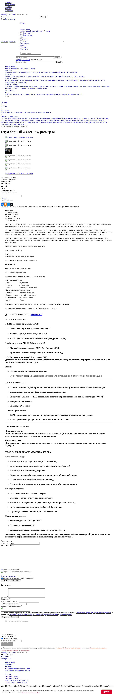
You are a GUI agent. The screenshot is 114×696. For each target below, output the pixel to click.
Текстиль (19, 120)
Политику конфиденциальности (45, 615)
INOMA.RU (36, 314)
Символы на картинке (10, 570)
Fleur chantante (41, 80)
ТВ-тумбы (99, 118)
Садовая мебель (38, 118)
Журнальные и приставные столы (64, 122)
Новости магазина (10, 638)
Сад (6, 92)
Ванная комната (11, 72)
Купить (3, 198)
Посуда (59, 118)
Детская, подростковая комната (38, 72)
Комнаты (8, 70)
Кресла (42, 122)
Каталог (8, 674)
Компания (5, 657)
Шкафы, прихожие (30, 120)
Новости (33, 31)
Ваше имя (5, 543)
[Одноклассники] (5, 204)
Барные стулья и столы (27, 76)
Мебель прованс (11, 78)
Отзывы (40, 31)
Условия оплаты (11, 676)
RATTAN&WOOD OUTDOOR (17, 94)
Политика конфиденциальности (17, 670)
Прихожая (61, 72)
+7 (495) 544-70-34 (8, 15)
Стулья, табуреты (17, 124)
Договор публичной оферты (16, 682)
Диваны (80, 122)
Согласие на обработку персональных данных (93, 613)
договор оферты (66, 615)
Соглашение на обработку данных (18, 668)
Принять (106, 692)
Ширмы (29, 118)
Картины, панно (50, 118)
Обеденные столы (44, 120)
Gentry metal (105, 86)
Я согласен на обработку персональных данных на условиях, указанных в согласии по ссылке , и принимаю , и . (57, 614)
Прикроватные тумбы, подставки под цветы (78, 118)
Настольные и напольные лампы (63, 120)
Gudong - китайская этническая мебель (20, 88)
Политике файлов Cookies (31, 693)
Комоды (48, 122)
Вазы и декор (67, 76)
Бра (38, 76)
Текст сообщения (8, 545)
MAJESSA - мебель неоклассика (59, 80)
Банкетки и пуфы (12, 76)
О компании (25, 31)
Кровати (36, 122)
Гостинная (22, 72)
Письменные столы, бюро (17, 122)
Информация (6, 659)
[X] (11, 204)
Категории (9, 74)
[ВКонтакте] (2, 204)
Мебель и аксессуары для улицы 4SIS (43, 94)
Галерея (47, 31)
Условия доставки (12, 678)
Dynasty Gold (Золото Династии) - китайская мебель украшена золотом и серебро (69, 86)
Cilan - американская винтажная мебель (20, 80)
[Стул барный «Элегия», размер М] (19, 137)
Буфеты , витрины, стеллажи (51, 76)
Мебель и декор (11, 84)
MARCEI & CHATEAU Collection (85, 80)
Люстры (30, 122)
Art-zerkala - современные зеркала (18, 86)
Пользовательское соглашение (20, 615)
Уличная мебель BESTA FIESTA (70, 94)
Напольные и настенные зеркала (13, 118)
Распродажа (9, 90)
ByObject (34, 86)
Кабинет (53, 72)
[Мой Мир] (8, 204)
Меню (22, 23)
